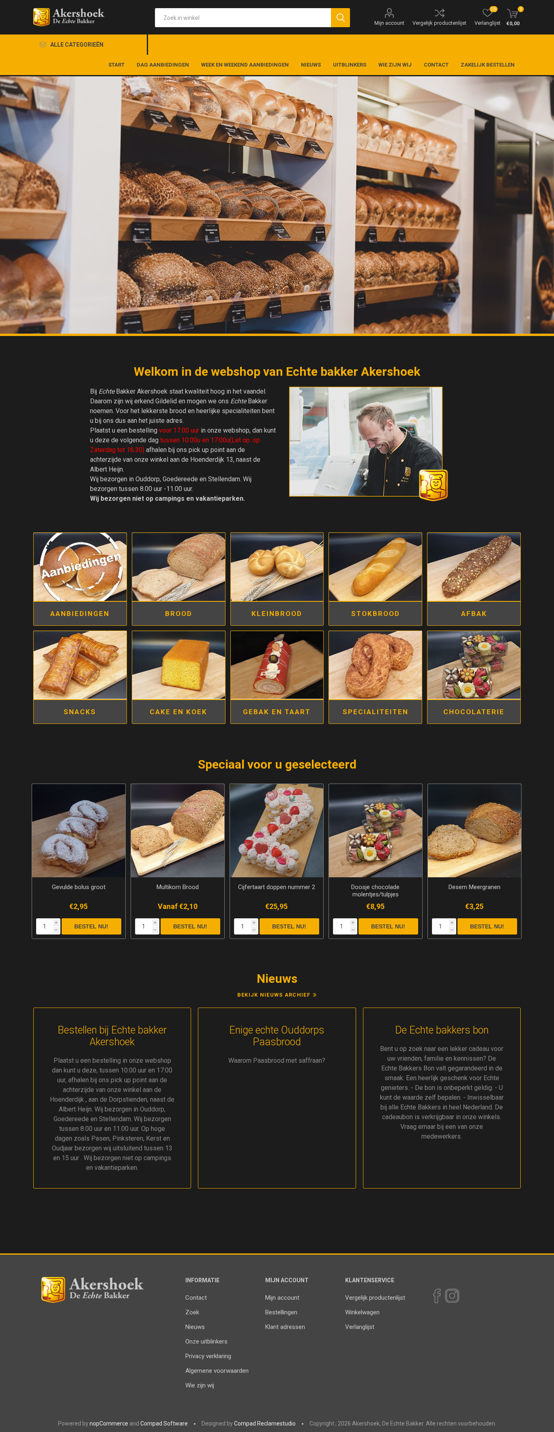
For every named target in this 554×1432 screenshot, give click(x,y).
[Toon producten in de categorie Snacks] (80, 665)
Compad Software (164, 1423)
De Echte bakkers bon (442, 1030)
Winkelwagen (362, 1312)
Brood (178, 613)
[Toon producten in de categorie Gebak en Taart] (277, 665)
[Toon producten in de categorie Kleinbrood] (277, 567)
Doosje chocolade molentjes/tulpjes (375, 890)
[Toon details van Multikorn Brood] (177, 830)
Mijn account (389, 23)
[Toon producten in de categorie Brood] (178, 567)
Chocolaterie (474, 712)
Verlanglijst (359, 1327)
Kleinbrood (276, 613)
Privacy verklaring (208, 1356)
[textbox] (243, 17)
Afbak (474, 613)
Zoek (192, 1312)
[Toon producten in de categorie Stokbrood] (375, 567)
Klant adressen (285, 1327)
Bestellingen (281, 1312)
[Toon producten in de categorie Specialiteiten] (375, 665)
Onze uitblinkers (206, 1341)
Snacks (80, 712)
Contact (196, 1297)
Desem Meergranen (474, 887)
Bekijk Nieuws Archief (273, 995)
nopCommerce (109, 1423)
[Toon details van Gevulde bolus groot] (78, 830)
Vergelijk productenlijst (439, 23)
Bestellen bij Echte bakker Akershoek (112, 1036)
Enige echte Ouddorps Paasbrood (276, 1036)
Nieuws (195, 1327)
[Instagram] (451, 1296)
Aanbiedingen (80, 613)
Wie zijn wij (199, 1385)
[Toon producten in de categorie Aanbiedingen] (80, 567)
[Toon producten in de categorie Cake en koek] (178, 665)
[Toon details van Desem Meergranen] (474, 830)
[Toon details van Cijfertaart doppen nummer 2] (276, 830)
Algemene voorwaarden (217, 1370)
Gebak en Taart (277, 712)
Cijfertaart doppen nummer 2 (276, 887)
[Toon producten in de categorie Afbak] (473, 567)
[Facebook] (436, 1296)
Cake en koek (178, 712)
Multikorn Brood (178, 887)
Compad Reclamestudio (265, 1423)
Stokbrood (375, 613)
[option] (277, 206)
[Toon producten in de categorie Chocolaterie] (473, 665)
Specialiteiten (375, 712)
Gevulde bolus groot (78, 887)
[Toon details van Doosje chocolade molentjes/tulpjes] (375, 830)
